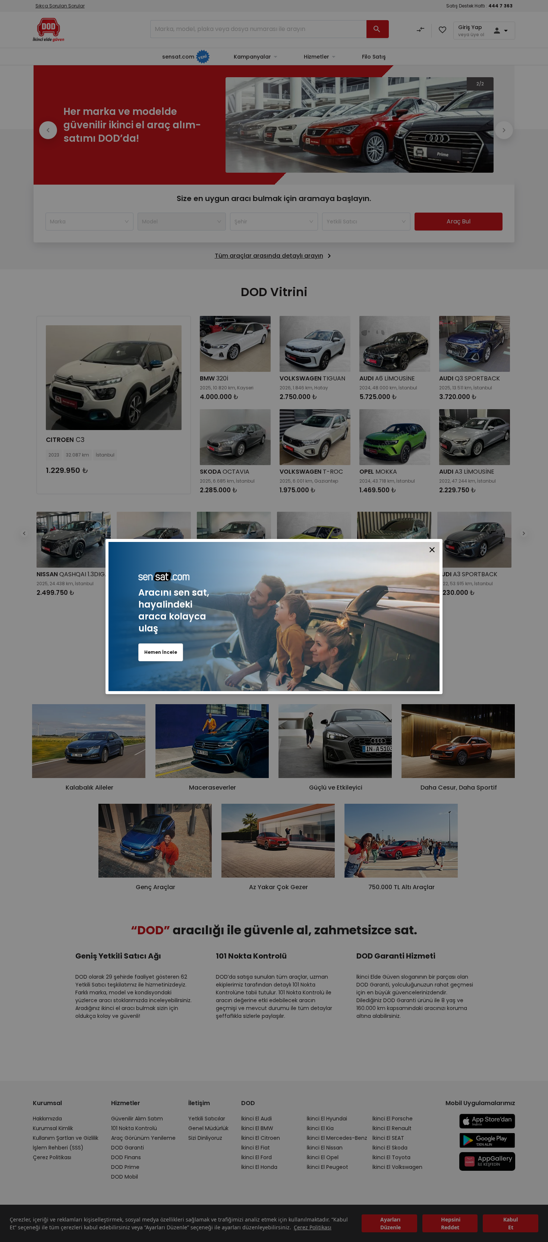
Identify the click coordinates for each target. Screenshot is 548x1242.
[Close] (432, 549)
